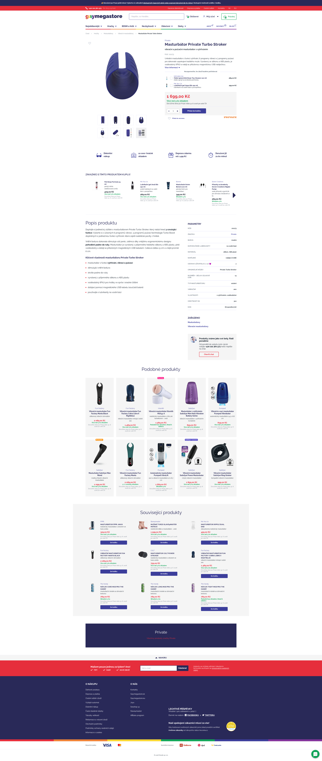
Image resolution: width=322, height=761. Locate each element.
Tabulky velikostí (92, 715)
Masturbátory (108, 33)
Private (167, 40)
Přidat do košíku (194, 111)
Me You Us (178, 83)
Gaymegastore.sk (137, 694)
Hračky (110, 26)
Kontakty (221, 8)
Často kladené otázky (94, 711)
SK (229, 8)
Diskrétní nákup (92, 707)
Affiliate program (137, 715)
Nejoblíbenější (92, 26)
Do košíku (113, 542)
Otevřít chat (209, 354)
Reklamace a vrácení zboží (96, 720)
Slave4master (136, 711)
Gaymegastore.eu (137, 698)
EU (235, 8)
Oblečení (165, 26)
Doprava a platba (193, 8)
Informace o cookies (94, 732)
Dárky (181, 26)
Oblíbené (193, 16)
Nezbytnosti (148, 26)
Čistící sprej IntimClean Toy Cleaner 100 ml (190, 78)
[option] (107, 190)
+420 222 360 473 (95, 8)
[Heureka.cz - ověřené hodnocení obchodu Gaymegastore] (231, 731)
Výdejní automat (92, 703)
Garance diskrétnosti (175, 8)
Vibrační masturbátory (126, 33)
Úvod (87, 33)
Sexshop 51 (135, 707)
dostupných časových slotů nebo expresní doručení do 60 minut (168, 3)
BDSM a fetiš (128, 26)
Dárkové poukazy (93, 690)
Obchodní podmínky (94, 724)
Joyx (132, 703)
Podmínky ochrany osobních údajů (100, 728)
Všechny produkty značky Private (161, 638)
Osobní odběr (209, 8)
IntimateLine (178, 76)
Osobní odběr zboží (94, 698)
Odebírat (182, 668)
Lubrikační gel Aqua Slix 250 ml (186, 85)
